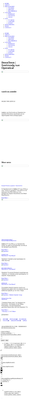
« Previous (4, 311)
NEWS (7, 26)
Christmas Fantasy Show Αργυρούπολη (7, 299)
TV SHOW (11, 20)
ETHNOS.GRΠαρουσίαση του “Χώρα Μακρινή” (9, 284)
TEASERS (11, 8)
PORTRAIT (11, 14)
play (7, 340)
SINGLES (11, 9)
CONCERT (11, 21)
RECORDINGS (12, 11)
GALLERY (8, 12)
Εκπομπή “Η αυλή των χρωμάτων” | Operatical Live (12, 185)
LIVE (6, 18)
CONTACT (8, 27)
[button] (15, 30)
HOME (7, 3)
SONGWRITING (9, 24)
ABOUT (7, 5)
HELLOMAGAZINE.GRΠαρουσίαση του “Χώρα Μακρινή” (9, 269)
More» (14, 311)
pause (2, 340)
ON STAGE (11, 15)
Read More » (5, 198)
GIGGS (10, 17)
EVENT (10, 23)
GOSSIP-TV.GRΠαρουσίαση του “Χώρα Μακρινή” (9, 255)
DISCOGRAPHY (10, 6)
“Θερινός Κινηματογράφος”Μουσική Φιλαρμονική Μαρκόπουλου (9, 240)
